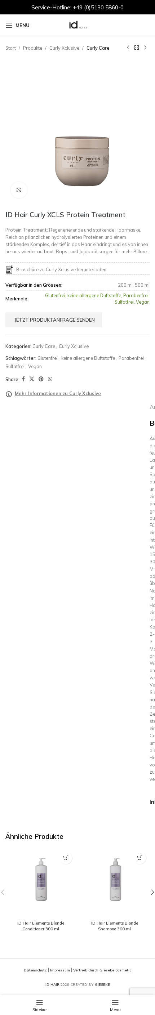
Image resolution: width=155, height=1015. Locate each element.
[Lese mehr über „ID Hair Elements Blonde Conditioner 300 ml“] (65, 857)
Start (10, 48)
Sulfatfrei (15, 366)
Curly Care (98, 48)
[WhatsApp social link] (50, 379)
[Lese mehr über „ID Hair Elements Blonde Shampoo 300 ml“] (139, 857)
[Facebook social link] (23, 379)
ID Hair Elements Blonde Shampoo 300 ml (114, 926)
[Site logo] (77, 24)
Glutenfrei (47, 358)
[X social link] (31, 379)
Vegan (35, 366)
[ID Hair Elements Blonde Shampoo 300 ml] (114, 883)
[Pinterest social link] (41, 379)
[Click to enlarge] (19, 190)
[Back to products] (136, 48)
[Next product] (145, 48)
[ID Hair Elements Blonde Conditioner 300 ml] (40, 883)
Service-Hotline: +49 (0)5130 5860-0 (77, 7)
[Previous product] (128, 48)
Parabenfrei (131, 358)
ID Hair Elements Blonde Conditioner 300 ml (40, 926)
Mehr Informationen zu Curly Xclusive (58, 393)
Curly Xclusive (64, 48)
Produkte (32, 48)
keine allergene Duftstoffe (88, 358)
